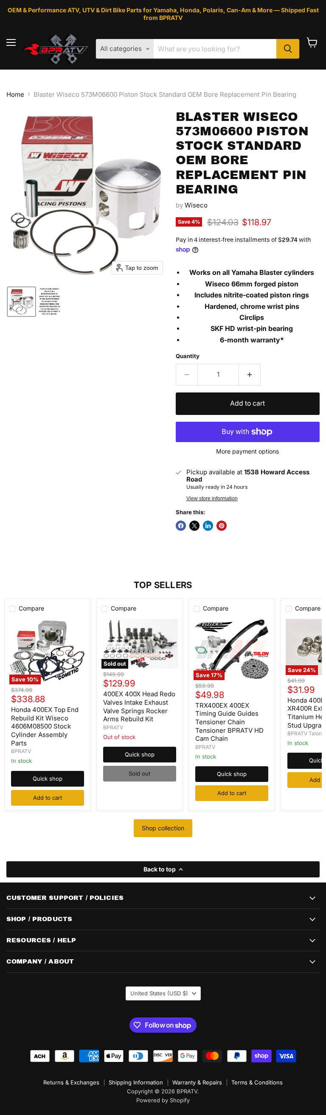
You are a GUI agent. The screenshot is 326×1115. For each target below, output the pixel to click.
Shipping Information (136, 1082)
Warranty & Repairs (197, 1082)
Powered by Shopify (163, 1100)
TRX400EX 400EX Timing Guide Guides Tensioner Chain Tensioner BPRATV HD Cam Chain (229, 722)
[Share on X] (194, 526)
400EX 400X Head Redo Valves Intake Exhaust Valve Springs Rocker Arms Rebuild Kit (139, 706)
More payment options (247, 451)
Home (15, 94)
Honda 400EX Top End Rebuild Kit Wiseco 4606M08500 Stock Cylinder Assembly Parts (45, 726)
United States (159, 993)
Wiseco (196, 205)
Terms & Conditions (257, 1082)
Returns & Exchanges (71, 1082)
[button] (21, 301)
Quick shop (47, 778)
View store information (212, 498)
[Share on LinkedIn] (208, 526)
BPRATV (21, 751)
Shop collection (163, 828)
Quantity (188, 356)
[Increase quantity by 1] (250, 375)
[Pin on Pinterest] (221, 526)
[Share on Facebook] (181, 526)
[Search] (287, 49)
